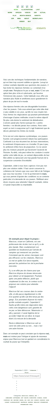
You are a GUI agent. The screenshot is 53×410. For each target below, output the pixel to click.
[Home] (21, 28)
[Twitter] (41, 6)
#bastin (26, 398)
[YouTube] (36, 6)
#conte (45, 398)
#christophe (32, 398)
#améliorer (9, 398)
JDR (35, 12)
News (16, 9)
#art (22, 398)
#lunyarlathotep (15, 402)
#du (25, 400)
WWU (19, 18)
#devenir (16, 400)
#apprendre (16, 398)
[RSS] (13, 6)
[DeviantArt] (22, 6)
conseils (31, 395)
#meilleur (36, 402)
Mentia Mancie (25, 15)
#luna (47, 400)
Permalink (33, 370)
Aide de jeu (25, 395)
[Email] (10, 6)
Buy (29, 21)
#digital (21, 400)
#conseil (39, 398)
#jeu (32, 400)
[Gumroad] (17, 6)
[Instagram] (31, 6)
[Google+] (44, 6)
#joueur (36, 400)
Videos (27, 12)
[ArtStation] (27, 6)
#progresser (44, 402)
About (26, 18)
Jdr (36, 395)
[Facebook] (39, 6)
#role (31, 404)
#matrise (30, 402)
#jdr (28, 400)
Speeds (18, 12)
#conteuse (7, 400)
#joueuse (42, 400)
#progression (24, 404)
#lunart (7, 402)
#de (12, 400)
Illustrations (27, 9)
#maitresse (24, 402)
